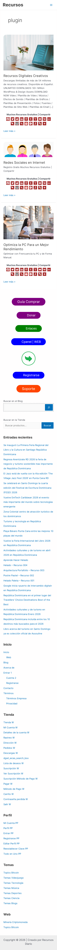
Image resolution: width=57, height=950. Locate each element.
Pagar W (7, 783)
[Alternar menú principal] (51, 5)
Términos (8, 693)
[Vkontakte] (44, 119)
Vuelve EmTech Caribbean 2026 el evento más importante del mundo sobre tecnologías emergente (28, 502)
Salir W (7, 804)
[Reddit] (17, 119)
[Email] (40, 119)
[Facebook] (8, 119)
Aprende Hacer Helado (15, 560)
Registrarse (12, 683)
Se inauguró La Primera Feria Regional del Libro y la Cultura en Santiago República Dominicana (25, 450)
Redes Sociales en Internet (24, 163)
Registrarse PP (11, 838)
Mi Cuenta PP (10, 823)
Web (8, 657)
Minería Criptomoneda (15, 922)
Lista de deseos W (13, 763)
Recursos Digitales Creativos (25, 76)
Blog (5, 662)
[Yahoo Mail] (35, 119)
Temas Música (11, 888)
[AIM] (35, 124)
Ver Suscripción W (13, 773)
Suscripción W (11, 768)
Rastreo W (9, 737)
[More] (44, 124)
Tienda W (8, 722)
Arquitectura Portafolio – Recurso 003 (23, 570)
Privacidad (11, 703)
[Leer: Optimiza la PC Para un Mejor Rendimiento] (28, 222)
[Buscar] (49, 407)
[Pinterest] (26, 119)
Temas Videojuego (13, 877)
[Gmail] (26, 124)
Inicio (6, 652)
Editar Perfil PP (11, 843)
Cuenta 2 (11, 677)
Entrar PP (8, 833)
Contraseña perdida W (15, 799)
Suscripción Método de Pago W (20, 778)
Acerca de (8, 667)
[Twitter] (13, 119)
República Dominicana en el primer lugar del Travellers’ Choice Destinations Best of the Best (27, 600)
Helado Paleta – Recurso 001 (18, 580)
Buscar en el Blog (13, 401)
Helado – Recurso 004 (15, 565)
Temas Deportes (12, 893)
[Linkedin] (22, 119)
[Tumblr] (31, 119)
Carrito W (8, 794)
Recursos (13, 4)
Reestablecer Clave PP (15, 848)
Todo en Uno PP (12, 853)
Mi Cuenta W (10, 727)
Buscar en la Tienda (14, 420)
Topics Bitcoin (11, 872)
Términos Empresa (16, 698)
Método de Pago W (13, 789)
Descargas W (10, 753)
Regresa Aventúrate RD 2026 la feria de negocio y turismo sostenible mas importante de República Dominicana (28, 464)
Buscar (47, 425)
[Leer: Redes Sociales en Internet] (28, 149)
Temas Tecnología (13, 883)
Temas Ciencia (11, 898)
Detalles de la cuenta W (16, 732)
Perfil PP (8, 828)
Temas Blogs (10, 903)
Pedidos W (9, 747)
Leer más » (9, 130)
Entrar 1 (7, 672)
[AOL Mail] (49, 119)
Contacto (8, 688)
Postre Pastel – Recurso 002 (18, 575)
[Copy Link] (22, 124)
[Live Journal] (40, 124)
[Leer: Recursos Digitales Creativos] (28, 52)
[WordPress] (17, 124)
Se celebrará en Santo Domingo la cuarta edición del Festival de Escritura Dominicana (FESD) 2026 (27, 488)
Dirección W (10, 742)
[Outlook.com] (31, 124)
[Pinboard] (13, 124)
